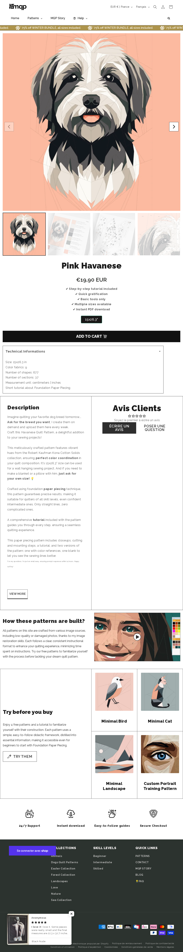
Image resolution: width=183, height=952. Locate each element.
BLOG (139, 874)
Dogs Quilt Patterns (64, 862)
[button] (155, 7)
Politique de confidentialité (159, 943)
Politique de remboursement (127, 943)
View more (17, 594)
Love (54, 887)
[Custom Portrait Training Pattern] (160, 754)
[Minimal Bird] (114, 692)
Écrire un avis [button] (119, 428)
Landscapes (59, 881)
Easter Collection (63, 868)
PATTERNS (142, 856)
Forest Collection (63, 874)
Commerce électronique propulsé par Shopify (84, 944)
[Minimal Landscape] (114, 754)
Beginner (99, 856)
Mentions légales (165, 947)
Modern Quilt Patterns (49, 944)
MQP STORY (143, 868)
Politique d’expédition (89, 947)
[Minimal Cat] (160, 692)
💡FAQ (139, 881)
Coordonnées (111, 947)
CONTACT (142, 862)
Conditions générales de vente (137, 947)
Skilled (98, 868)
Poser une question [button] (154, 428)
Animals (56, 856)
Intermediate (102, 862)
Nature (56, 893)
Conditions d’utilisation (63, 947)
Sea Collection (61, 900)
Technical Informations (84, 351)
